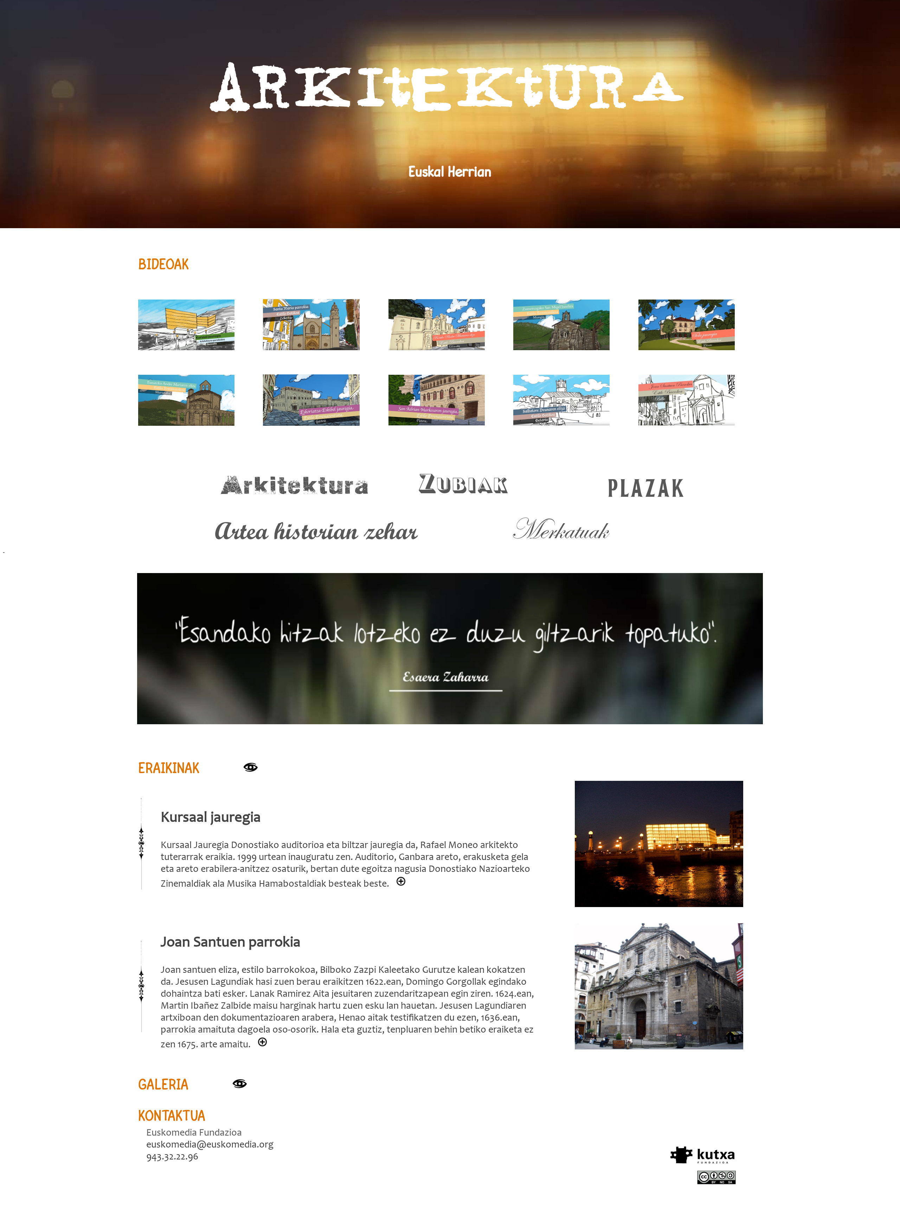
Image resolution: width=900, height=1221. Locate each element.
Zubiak (464, 486)
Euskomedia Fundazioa (194, 1133)
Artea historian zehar (316, 530)
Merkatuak (558, 530)
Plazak (645, 486)
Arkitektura (295, 486)
